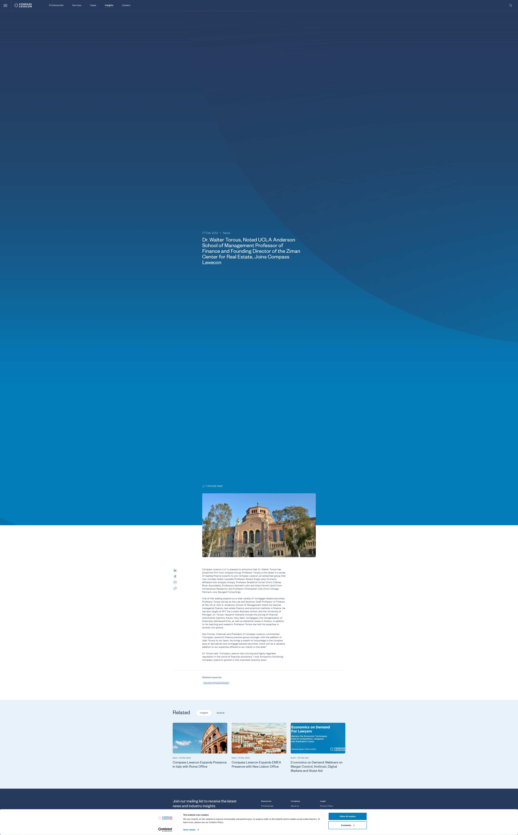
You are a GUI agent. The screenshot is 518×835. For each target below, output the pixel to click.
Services (76, 5)
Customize (346, 825)
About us (295, 806)
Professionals (56, 5)
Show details (189, 830)
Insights (109, 5)
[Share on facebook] (175, 576)
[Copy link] (175, 588)
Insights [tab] (204, 713)
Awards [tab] (221, 713)
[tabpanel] (259, 748)
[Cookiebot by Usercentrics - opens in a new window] (165, 830)
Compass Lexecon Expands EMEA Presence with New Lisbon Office (256, 765)
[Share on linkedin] (175, 570)
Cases (93, 5)
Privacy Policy (326, 806)
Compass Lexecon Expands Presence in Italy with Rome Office (200, 765)
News (226, 233)
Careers (126, 5)
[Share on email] (175, 582)
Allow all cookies (348, 816)
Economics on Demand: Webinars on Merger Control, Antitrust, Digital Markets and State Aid (317, 767)
